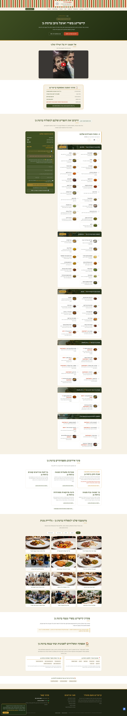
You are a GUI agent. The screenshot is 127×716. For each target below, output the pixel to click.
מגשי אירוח (59, 532)
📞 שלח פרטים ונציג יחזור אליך (40, 185)
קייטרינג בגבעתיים (73, 681)
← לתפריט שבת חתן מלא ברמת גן (94, 485)
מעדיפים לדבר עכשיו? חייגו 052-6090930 (40, 187)
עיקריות (72, 532)
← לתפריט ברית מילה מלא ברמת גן (41, 485)
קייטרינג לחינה (72, 705)
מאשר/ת (5, 712)
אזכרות (60, 9)
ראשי (67, 15)
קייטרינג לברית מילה (71, 700)
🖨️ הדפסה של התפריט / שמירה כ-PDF (40, 190)
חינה (65, 9)
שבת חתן (81, 9)
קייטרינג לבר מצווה (71, 701)
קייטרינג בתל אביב (54, 681)
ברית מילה (75, 9)
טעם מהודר (67, 2)
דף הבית (87, 9)
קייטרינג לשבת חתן (71, 698)
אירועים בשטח (50, 532)
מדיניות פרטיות (64, 712)
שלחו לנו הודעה (40, 700)
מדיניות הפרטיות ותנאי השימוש (41, 180)
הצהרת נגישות (57, 712)
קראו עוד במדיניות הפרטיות (12, 710)
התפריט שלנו (55, 9)
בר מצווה (70, 9)
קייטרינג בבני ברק (63, 681)
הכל (78, 532)
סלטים (66, 532)
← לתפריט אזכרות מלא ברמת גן (68, 485)
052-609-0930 (38, 698)
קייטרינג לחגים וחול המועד (70, 707)
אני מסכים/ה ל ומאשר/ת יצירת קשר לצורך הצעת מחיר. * (40, 181)
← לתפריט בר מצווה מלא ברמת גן (94, 503)
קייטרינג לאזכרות (72, 703)
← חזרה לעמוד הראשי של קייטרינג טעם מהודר (63, 508)
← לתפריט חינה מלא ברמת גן (68, 503)
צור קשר (49, 9)
